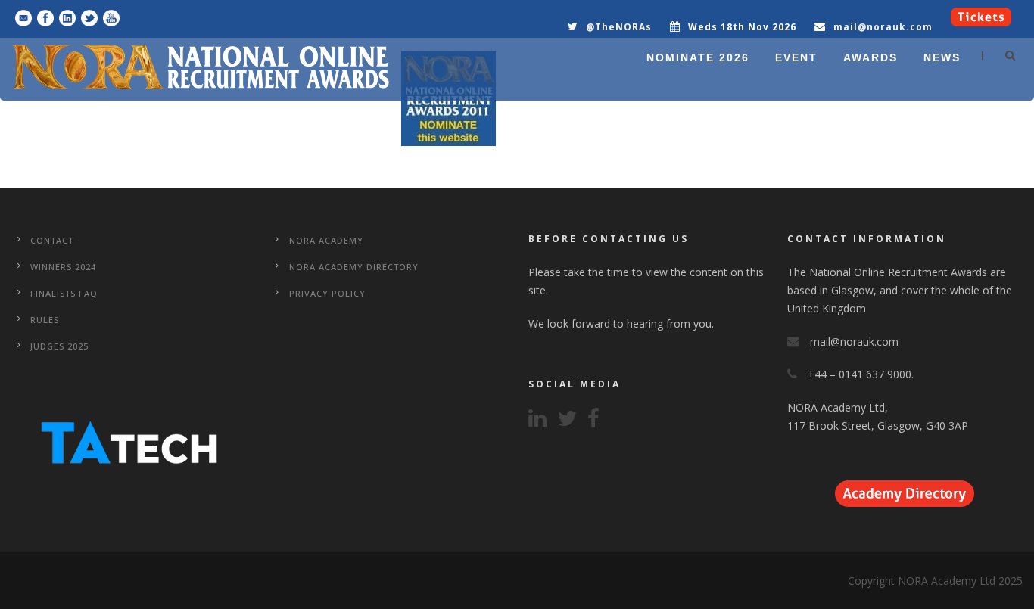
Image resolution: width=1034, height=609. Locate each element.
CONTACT (51, 240)
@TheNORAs (619, 26)
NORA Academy (326, 240)
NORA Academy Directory (354, 266)
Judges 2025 (59, 346)
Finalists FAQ (64, 293)
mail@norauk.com (883, 26)
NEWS (942, 57)
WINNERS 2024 (63, 266)
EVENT (796, 57)
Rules (44, 319)
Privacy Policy (327, 293)
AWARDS (870, 57)
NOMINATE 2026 (697, 57)
